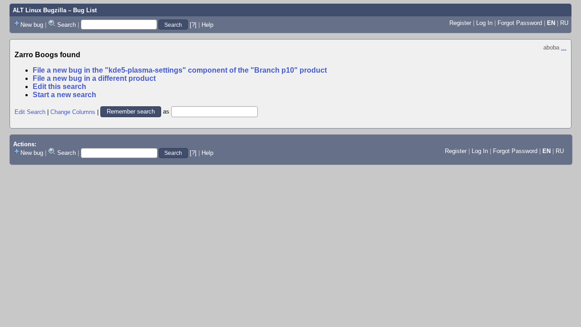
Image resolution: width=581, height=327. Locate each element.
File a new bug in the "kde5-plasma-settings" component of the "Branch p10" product (180, 70)
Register (460, 23)
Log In (484, 23)
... (563, 47)
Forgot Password (519, 23)
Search (66, 24)
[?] (193, 24)
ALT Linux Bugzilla (39, 10)
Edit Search (30, 111)
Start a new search (64, 95)
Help (207, 24)
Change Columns (72, 111)
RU (564, 23)
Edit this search (59, 86)
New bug (31, 24)
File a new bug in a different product (94, 78)
